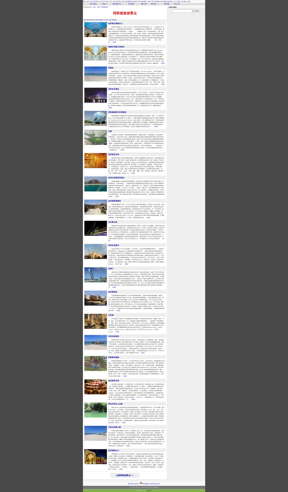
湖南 (142, 4)
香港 (152, 4)
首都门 (111, 268)
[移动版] (114, 20)
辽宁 (103, 1)
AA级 (175, 4)
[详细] (114, 42)
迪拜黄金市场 (113, 154)
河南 (142, 1)
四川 (132, 1)
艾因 (97, 20)
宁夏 (165, 4)
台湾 (122, 1)
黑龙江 (104, 4)
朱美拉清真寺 (113, 245)
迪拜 (88, 20)
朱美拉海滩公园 (114, 427)
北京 (91, 1)
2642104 (149, 490)
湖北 (145, 1)
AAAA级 (183, 1)
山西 (91, 4)
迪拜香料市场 (113, 380)
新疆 (168, 4)
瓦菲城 (111, 315)
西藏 (132, 4)
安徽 (113, 4)
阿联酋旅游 (104, 7)
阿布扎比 (93, 20)
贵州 (135, 1)
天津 (94, 1)
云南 (129, 4)
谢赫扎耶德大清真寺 (116, 47)
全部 (110, 20)
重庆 (129, 1)
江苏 (116, 1)
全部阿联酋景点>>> (125, 475)
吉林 (107, 1)
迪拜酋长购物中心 (115, 23)
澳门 (155, 4)
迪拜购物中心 (113, 450)
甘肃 (168, 1)
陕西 (165, 1)
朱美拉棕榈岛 (113, 336)
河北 (97, 1)
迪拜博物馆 (112, 292)
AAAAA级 (176, 1)
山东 (119, 4)
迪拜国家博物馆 (114, 201)
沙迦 (110, 131)
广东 (152, 1)
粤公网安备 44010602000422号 (151, 483)
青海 (171, 1)
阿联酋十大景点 (103, 20)
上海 (113, 1)
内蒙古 (95, 4)
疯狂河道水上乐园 (115, 404)
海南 (158, 1)
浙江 (119, 1)
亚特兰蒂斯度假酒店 (116, 177)
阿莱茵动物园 (113, 357)
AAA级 (188, 1)
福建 (116, 4)
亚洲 (98, 7)
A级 (178, 4)
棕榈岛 (111, 68)
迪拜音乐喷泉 (113, 89)
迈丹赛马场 (112, 222)
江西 (145, 4)
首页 (84, 1)
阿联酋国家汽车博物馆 (117, 112)
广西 (155, 1)
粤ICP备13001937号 (134, 484)
